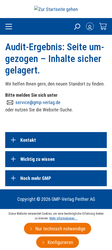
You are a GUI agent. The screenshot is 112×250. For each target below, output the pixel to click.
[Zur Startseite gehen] (56, 9)
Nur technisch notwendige (59, 228)
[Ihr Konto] (90, 26)
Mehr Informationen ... (63, 218)
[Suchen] (77, 26)
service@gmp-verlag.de (37, 102)
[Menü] (8, 27)
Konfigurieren (60, 242)
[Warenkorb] (103, 26)
